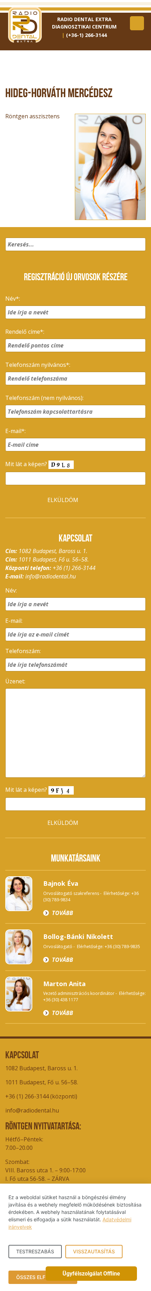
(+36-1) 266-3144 (86, 35)
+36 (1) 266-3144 (74, 568)
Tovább (62, 913)
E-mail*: (15, 431)
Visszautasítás (94, 1251)
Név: (11, 590)
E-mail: (13, 621)
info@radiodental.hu (50, 576)
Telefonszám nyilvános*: (37, 365)
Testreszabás (35, 1251)
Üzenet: (15, 681)
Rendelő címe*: (24, 332)
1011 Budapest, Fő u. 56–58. (41, 1082)
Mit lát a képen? (26, 464)
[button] (139, 253)
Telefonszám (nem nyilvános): (44, 398)
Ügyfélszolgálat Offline (91, 1273)
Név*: (12, 298)
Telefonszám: (23, 651)
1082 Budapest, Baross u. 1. (41, 1068)
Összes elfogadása (43, 1277)
